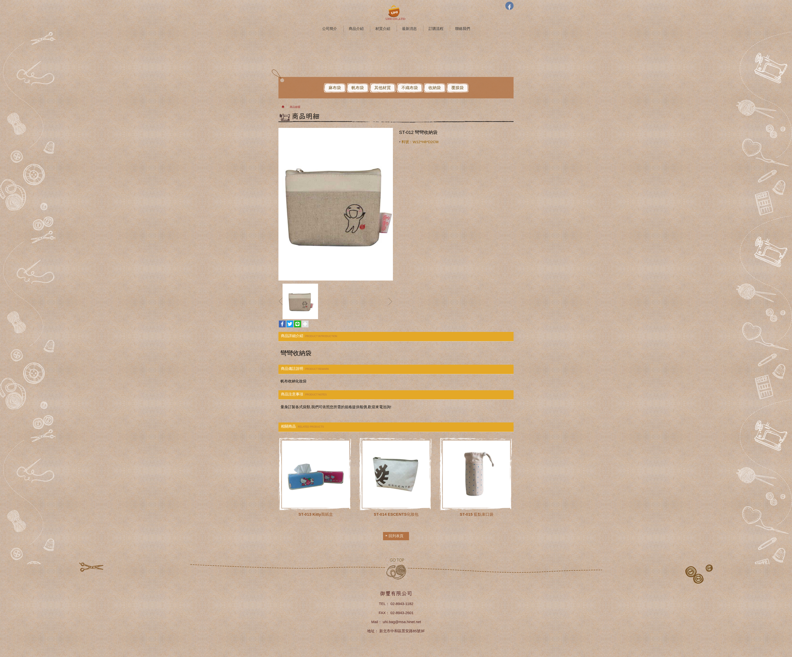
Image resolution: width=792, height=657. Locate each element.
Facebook (509, 6)
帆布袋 (357, 87)
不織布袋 (409, 87)
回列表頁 (396, 536)
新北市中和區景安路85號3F (402, 631)
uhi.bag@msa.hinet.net (402, 622)
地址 (371, 631)
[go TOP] (396, 568)
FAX (382, 613)
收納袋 (434, 87)
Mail (374, 622)
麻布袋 (335, 87)
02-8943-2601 (402, 613)
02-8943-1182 (401, 604)
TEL (382, 604)
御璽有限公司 (396, 13)
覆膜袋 (457, 87)
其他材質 (382, 87)
